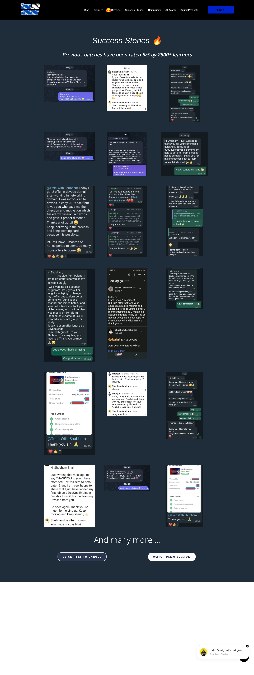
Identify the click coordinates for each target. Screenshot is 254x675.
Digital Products (189, 9)
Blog (86, 9)
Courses (98, 9)
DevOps (116, 9)
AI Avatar (170, 9)
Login (220, 9)
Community (154, 9)
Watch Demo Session (172, 556)
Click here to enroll (82, 556)
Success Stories (134, 9)
